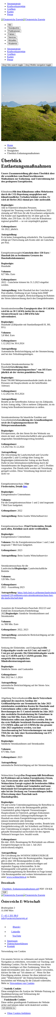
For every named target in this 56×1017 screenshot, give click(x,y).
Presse (10, 14)
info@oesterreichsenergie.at (14, 918)
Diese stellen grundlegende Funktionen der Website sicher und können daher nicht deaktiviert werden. (25, 1002)
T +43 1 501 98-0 (9, 915)
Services (12, 37)
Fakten (11, 34)
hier (25, 486)
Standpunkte (13, 28)
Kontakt (11, 946)
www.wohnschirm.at (16, 877)
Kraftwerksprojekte (16, 6)
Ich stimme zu (8, 1008)
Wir (9, 25)
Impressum (12, 941)
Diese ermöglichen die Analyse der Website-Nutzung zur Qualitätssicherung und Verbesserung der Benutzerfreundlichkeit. (28, 992)
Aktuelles (12, 40)
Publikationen (14, 31)
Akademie (12, 43)
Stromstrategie (14, 3)
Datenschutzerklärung (17, 943)
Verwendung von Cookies (22, 983)
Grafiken (11, 9)
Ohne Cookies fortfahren (19, 1013)
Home (10, 145)
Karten (10, 11)
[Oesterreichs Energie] (23, 19)
